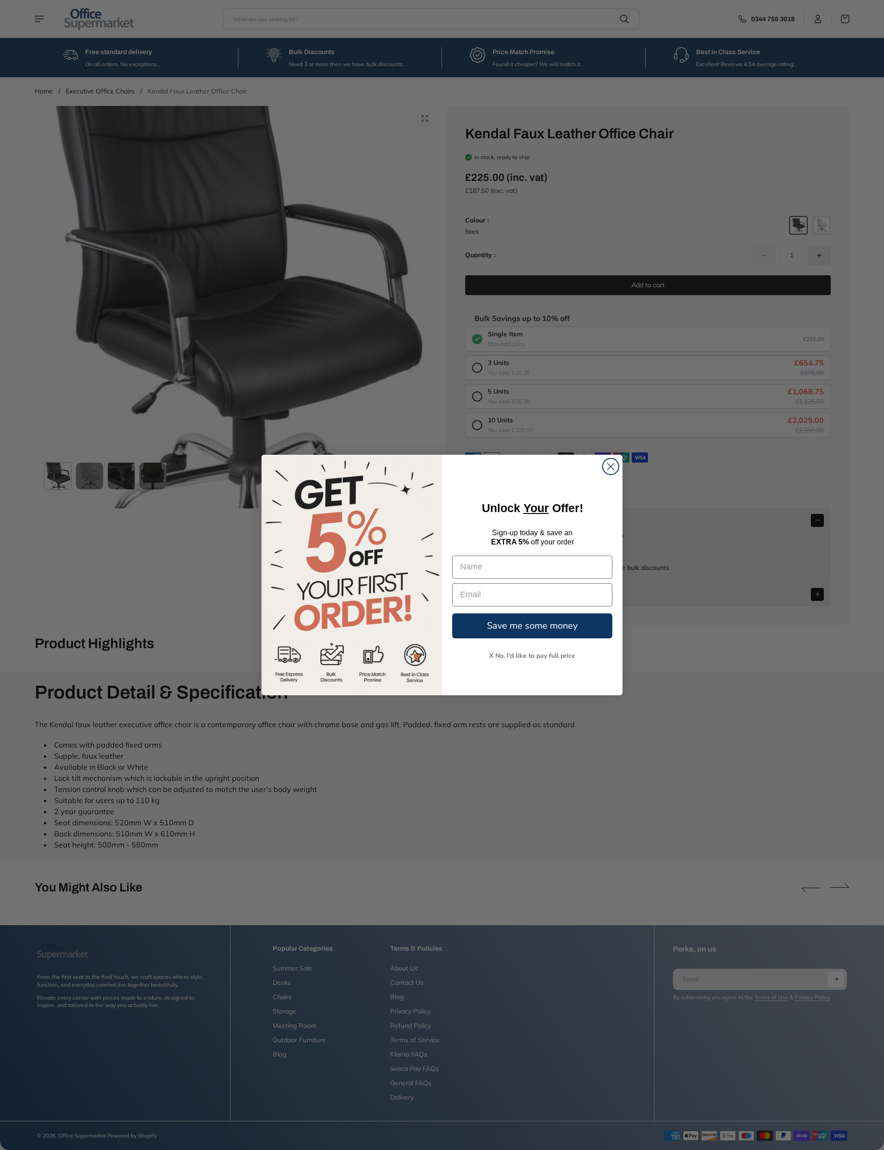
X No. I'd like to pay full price (532, 655)
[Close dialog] (611, 466)
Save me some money (532, 625)
